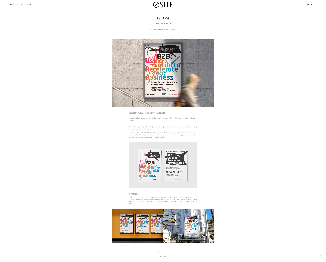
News (22, 5)
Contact (28, 5)
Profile (12, 5)
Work (17, 5)
